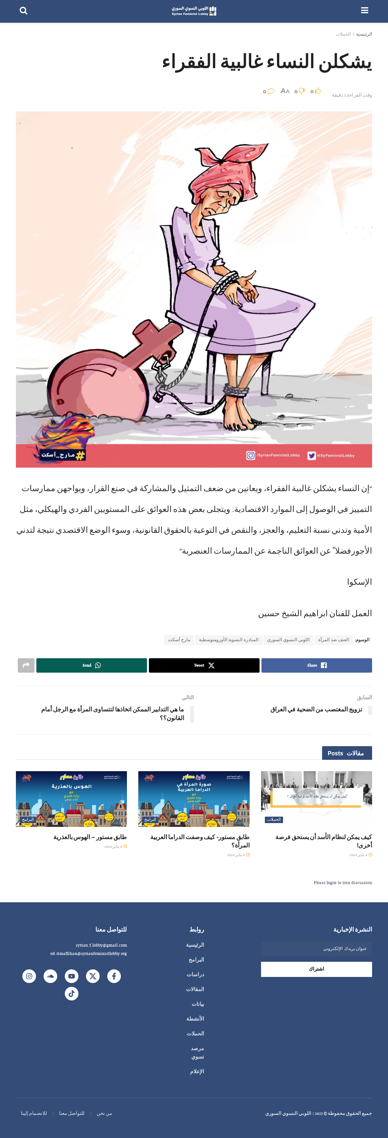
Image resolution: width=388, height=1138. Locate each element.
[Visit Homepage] (194, 11)
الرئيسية (364, 34)
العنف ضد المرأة (333, 640)
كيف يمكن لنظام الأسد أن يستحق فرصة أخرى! (323, 841)
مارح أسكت (179, 640)
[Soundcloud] (50, 976)
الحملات (343, 34)
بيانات (198, 1004)
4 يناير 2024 (358, 855)
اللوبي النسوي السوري (288, 640)
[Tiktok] (71, 993)
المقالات (195, 990)
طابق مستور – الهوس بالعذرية (90, 836)
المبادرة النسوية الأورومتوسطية (228, 640)
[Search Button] (23, 11)
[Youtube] (71, 976)
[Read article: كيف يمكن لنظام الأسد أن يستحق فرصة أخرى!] (316, 799)
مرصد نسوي (197, 1053)
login (331, 883)
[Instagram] (29, 976)
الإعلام (197, 1072)
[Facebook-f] (114, 976)
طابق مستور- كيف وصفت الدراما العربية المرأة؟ (199, 841)
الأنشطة (195, 1019)
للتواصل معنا (71, 1114)
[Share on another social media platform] (26, 665)
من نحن (104, 1114)
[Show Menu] (364, 11)
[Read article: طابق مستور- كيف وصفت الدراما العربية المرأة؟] (193, 799)
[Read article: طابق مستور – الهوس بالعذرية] (71, 799)
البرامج (150, 820)
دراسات (195, 975)
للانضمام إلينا (34, 1114)
